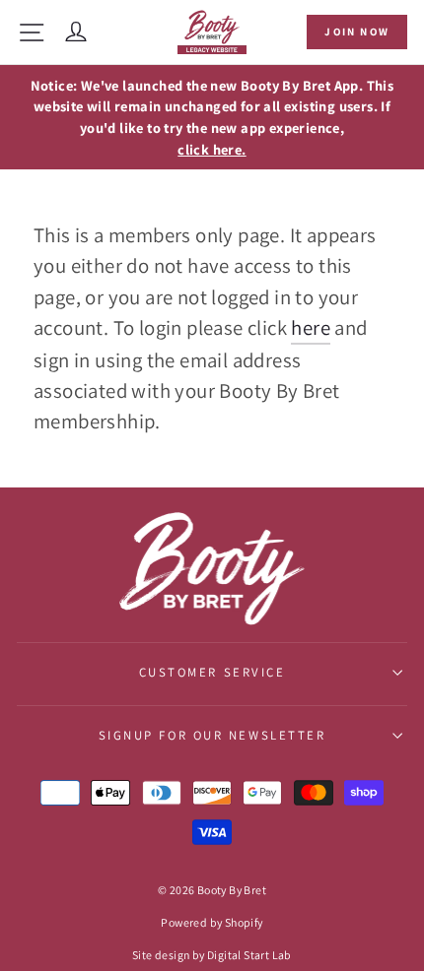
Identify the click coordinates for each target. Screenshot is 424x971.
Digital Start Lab (249, 954)
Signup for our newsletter (212, 735)
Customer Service (212, 672)
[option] (212, 118)
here (310, 327)
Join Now (356, 31)
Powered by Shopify (211, 922)
